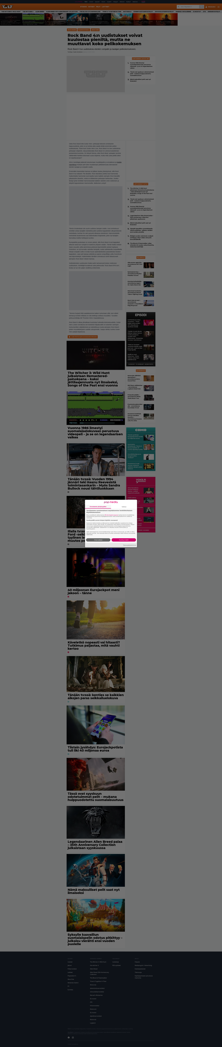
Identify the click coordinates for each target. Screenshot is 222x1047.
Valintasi (124, 506)
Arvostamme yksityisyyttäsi (98, 506)
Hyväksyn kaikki (124, 540)
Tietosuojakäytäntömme (129, 545)
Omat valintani (98, 540)
